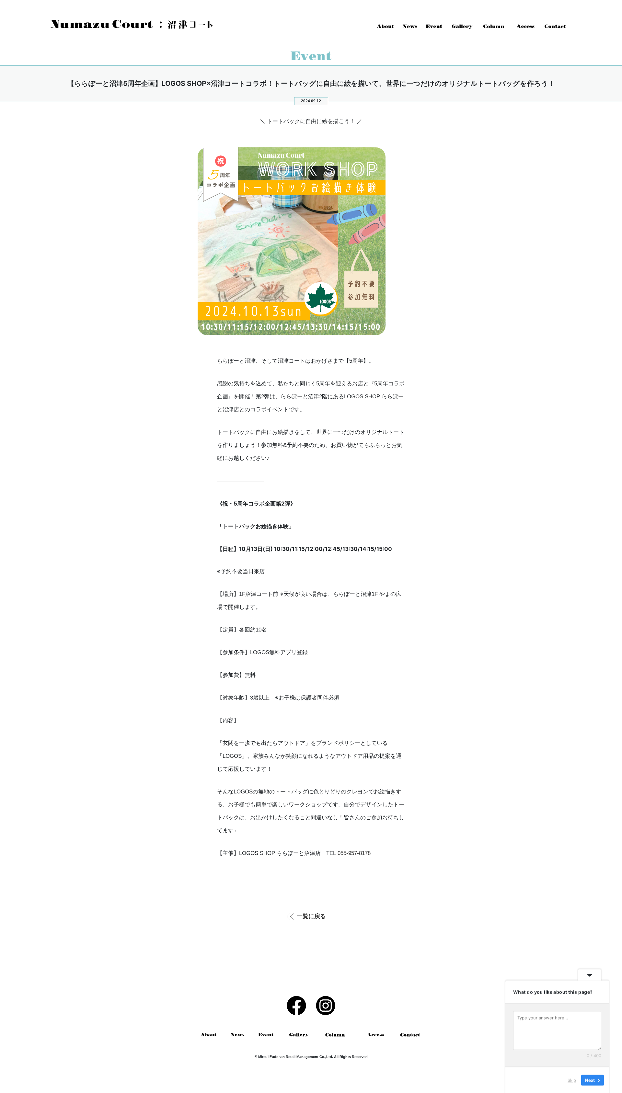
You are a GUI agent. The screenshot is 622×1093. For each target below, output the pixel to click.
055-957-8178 (354, 853)
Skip (572, 1079)
